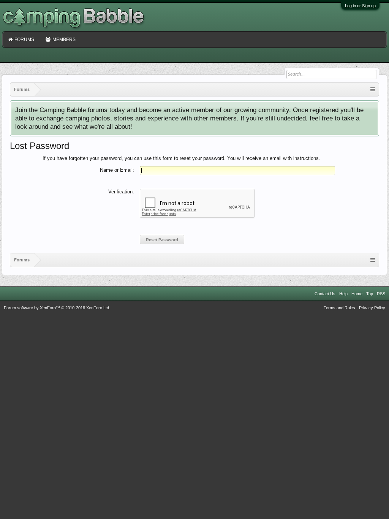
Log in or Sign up (360, 5)
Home (356, 293)
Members (64, 39)
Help (343, 293)
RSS (381, 293)
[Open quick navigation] (373, 89)
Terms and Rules (339, 307)
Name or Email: (117, 170)
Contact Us (325, 293)
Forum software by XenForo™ (57, 307)
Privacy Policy (372, 307)
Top (369, 293)
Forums (24, 39)
